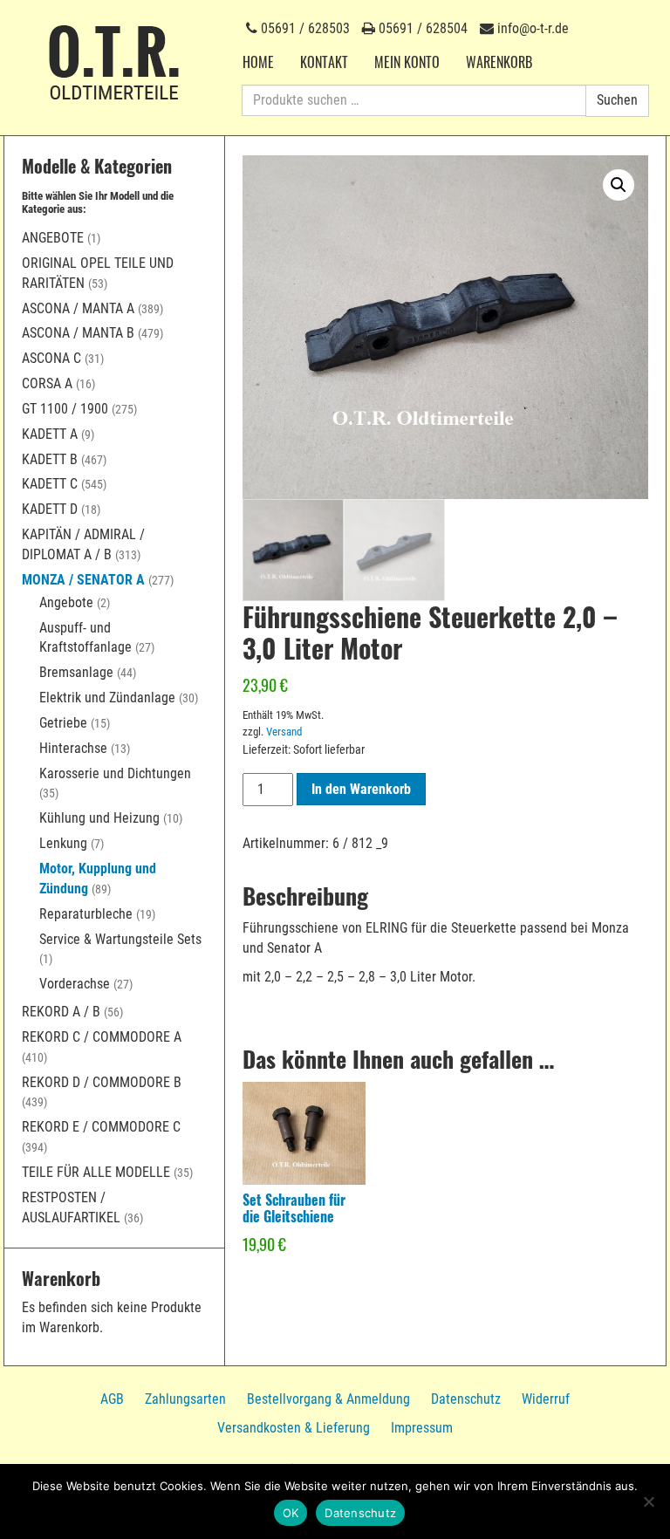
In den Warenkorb (361, 789)
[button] (618, 185)
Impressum (422, 1427)
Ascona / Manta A (78, 308)
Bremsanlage (76, 672)
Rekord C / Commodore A (101, 1037)
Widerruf (546, 1399)
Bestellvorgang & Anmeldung (328, 1399)
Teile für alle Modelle (96, 1172)
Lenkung (63, 843)
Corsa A (47, 383)
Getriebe (63, 723)
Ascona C (51, 358)
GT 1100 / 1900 (65, 408)
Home (258, 61)
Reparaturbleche (86, 914)
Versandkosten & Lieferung (293, 1427)
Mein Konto (407, 61)
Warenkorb (499, 61)
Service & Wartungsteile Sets (120, 939)
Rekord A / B (61, 1011)
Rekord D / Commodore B (101, 1082)
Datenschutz (466, 1399)
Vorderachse (74, 983)
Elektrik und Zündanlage (107, 697)
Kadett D (50, 509)
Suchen (617, 100)
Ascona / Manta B (78, 333)
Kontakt (324, 61)
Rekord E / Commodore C (101, 1126)
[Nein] (648, 1501)
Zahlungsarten (185, 1399)
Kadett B (50, 459)
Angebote (53, 237)
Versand (284, 731)
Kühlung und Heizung (99, 818)
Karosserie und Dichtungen (115, 773)
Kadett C (50, 483)
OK (291, 1513)
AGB (112, 1399)
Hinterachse (73, 748)
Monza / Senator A (83, 579)
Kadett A (50, 434)
